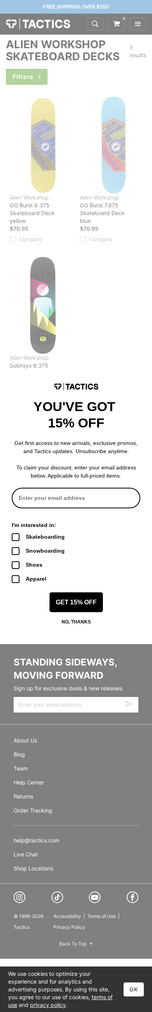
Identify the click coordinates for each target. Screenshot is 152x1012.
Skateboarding (45, 537)
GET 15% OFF (76, 602)
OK (133, 989)
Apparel (36, 579)
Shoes (34, 565)
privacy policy (48, 1004)
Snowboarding (45, 551)
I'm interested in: (34, 525)
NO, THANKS (76, 622)
